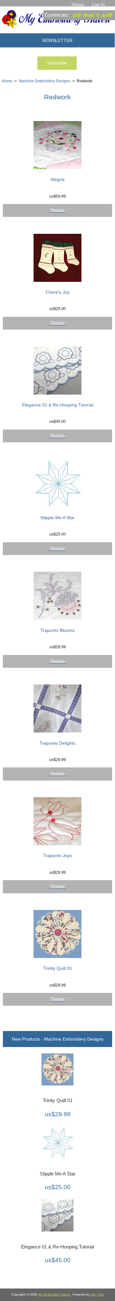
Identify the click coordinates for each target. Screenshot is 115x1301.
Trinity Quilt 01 (57, 968)
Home (78, 4)
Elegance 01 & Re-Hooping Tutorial (57, 404)
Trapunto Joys (57, 855)
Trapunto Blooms (57, 630)
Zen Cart (97, 1294)
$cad (88, 15)
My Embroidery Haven (54, 1294)
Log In (98, 4)
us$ (77, 15)
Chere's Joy (58, 292)
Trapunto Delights (57, 743)
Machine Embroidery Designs (44, 81)
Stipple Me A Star (57, 517)
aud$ (107, 15)
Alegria (57, 179)
